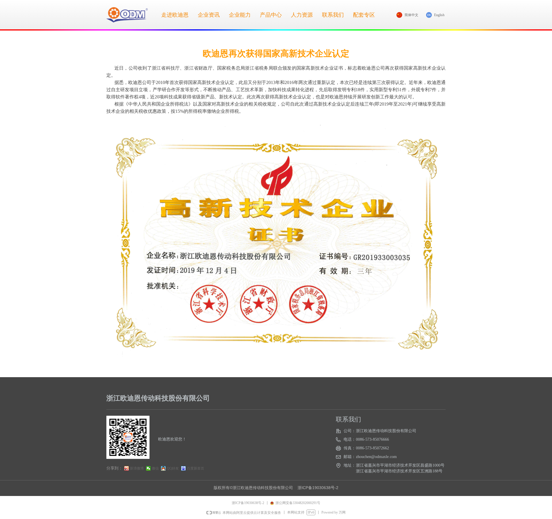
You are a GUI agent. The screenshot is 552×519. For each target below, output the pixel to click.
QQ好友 (173, 468)
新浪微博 (137, 468)
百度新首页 (195, 468)
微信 (155, 468)
